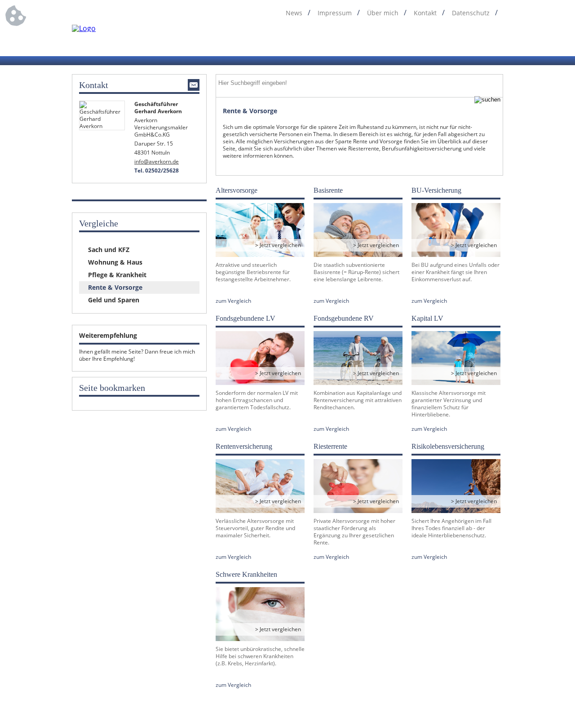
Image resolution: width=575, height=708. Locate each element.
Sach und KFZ (108, 249)
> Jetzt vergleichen (278, 245)
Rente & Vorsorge (115, 287)
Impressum (335, 13)
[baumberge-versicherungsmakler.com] (84, 28)
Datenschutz (471, 13)
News (294, 13)
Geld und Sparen (113, 300)
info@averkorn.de (156, 161)
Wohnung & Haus (115, 262)
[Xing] (497, 39)
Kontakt (425, 13)
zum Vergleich (233, 301)
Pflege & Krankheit (117, 274)
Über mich (382, 13)
